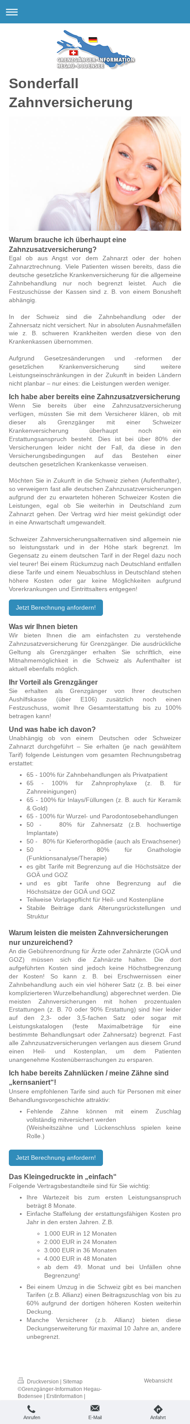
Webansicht (158, 1381)
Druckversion (43, 1382)
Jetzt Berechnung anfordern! (56, 607)
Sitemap (73, 1382)
